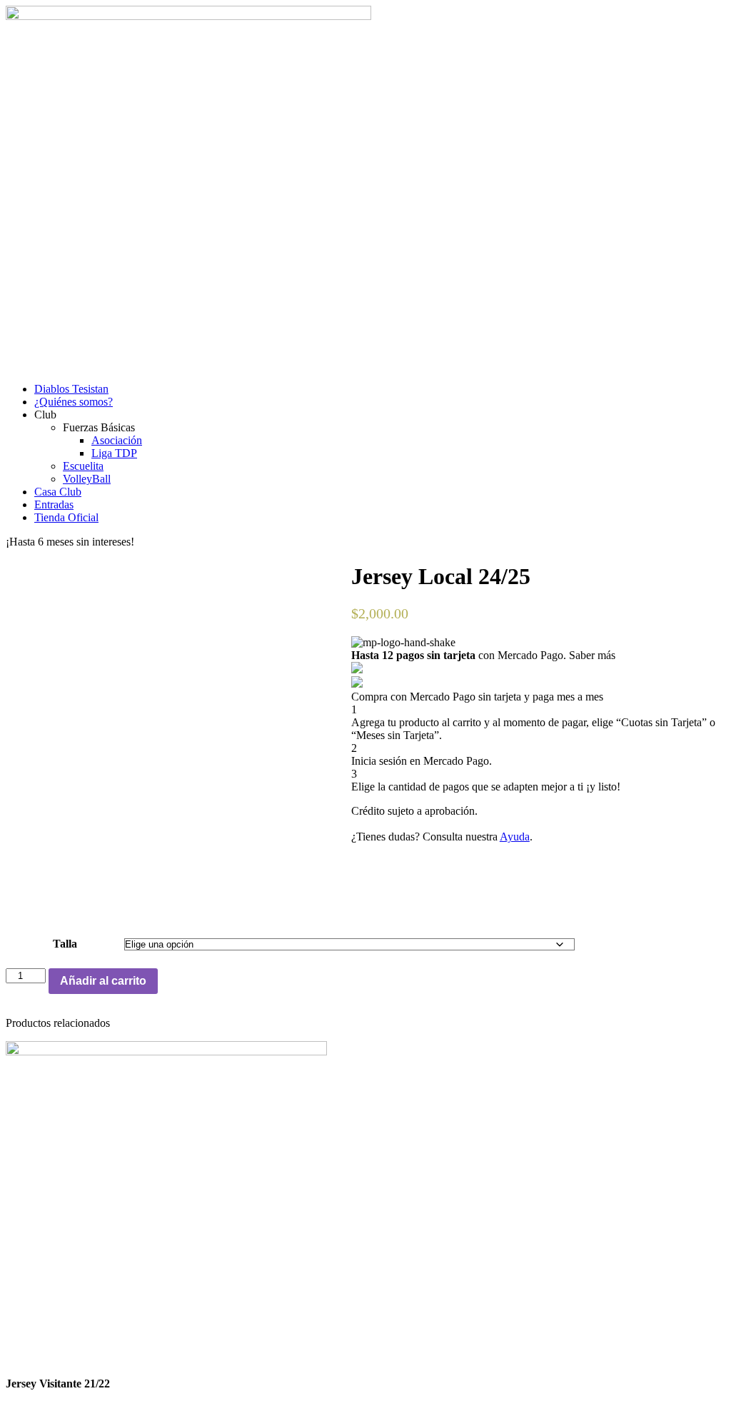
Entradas (54, 504)
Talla (65, 944)
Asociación (116, 440)
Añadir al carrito (103, 981)
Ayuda (515, 836)
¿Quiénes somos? (73, 402)
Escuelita (83, 466)
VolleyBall (87, 479)
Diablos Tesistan (71, 389)
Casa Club (57, 492)
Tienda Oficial (66, 517)
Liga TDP (114, 453)
